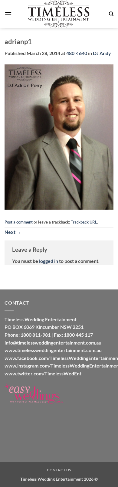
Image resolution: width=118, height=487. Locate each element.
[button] (8, 14)
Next (13, 232)
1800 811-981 (36, 335)
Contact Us (59, 470)
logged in (48, 261)
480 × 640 (76, 53)
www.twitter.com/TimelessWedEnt (43, 373)
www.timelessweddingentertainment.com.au (53, 350)
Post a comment (19, 222)
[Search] (111, 14)
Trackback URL (84, 222)
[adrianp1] (59, 136)
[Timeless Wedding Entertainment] (59, 14)
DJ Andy (102, 53)
